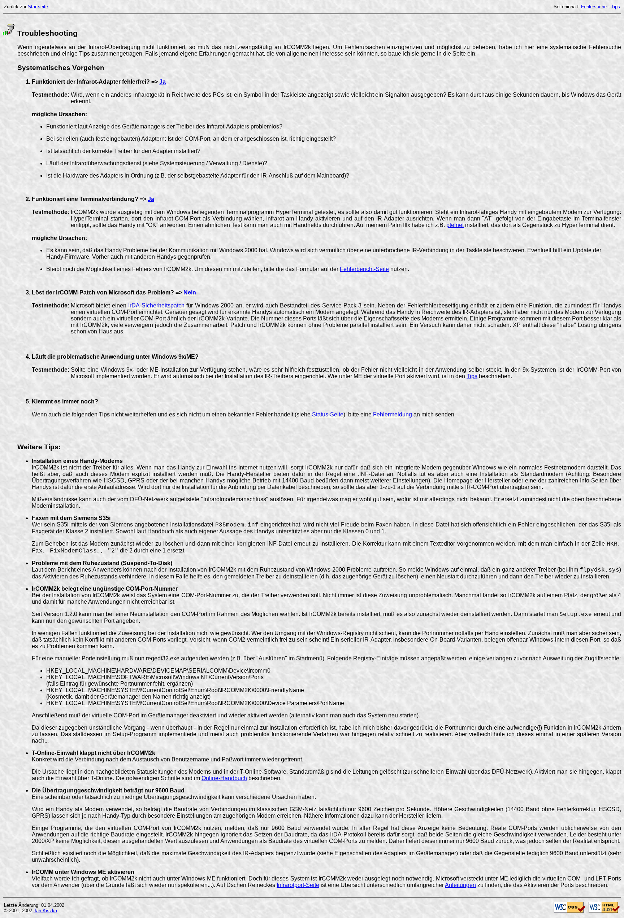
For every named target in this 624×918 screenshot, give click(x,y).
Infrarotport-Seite (298, 885)
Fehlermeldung (392, 414)
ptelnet (455, 225)
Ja (162, 82)
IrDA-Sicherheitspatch (156, 305)
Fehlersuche (594, 6)
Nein (189, 292)
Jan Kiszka (45, 910)
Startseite (38, 6)
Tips (615, 6)
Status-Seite (327, 414)
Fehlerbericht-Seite (364, 269)
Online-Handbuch (224, 778)
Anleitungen (460, 885)
